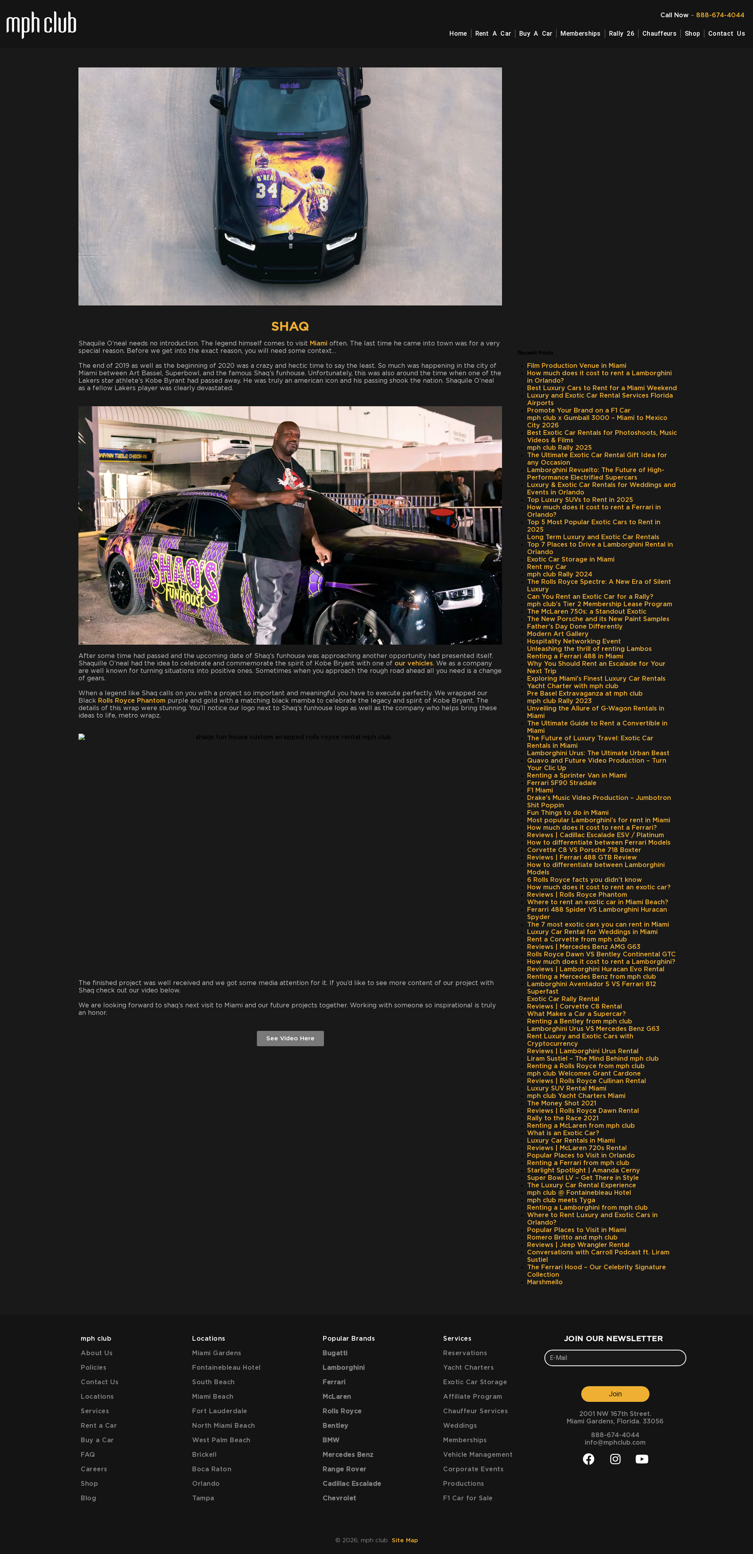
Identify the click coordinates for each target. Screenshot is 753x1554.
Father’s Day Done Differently (575, 626)
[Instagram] (615, 1459)
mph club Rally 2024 (559, 574)
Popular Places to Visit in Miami (576, 1230)
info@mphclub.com (615, 1442)
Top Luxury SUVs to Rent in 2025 (580, 500)
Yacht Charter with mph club (572, 686)
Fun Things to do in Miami (568, 813)
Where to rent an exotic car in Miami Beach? (597, 902)
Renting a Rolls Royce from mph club (586, 1066)
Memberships (580, 33)
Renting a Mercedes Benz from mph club (591, 977)
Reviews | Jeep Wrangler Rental (578, 1245)
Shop (692, 33)
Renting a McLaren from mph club (581, 1126)
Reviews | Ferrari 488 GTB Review (582, 857)
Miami (318, 343)
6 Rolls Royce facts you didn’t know (584, 880)
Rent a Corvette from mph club (577, 939)
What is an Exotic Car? (563, 1133)
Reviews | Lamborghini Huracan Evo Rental (595, 969)
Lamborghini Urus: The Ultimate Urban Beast (598, 753)
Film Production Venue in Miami (576, 366)
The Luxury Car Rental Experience (581, 1185)
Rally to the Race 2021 (562, 1118)
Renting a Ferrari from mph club (578, 1163)
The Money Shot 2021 (561, 1103)
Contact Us (726, 33)
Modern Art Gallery (558, 634)
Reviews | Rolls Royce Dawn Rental (583, 1111)
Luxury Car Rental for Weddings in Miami (592, 932)
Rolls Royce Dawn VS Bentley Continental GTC (601, 954)
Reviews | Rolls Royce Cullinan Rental (586, 1081)
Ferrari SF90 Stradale (562, 783)
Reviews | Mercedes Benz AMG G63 (583, 947)
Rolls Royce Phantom (132, 701)
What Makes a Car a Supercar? (576, 1014)
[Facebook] (588, 1459)
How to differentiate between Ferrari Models (599, 843)
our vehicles (414, 663)
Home (458, 33)
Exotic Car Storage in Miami (571, 559)
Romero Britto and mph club (572, 1237)
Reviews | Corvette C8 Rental (574, 1006)
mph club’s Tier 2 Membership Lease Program (599, 604)
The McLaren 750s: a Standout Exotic (586, 612)
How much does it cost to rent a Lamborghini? (601, 962)
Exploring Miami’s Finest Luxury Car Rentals (596, 679)
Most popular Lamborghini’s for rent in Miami (598, 820)
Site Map (405, 1540)
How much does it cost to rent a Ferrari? (592, 828)
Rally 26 (621, 33)
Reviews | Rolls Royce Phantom (577, 895)
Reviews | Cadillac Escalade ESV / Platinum (595, 835)
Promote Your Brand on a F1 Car (579, 410)
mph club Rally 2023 (559, 701)
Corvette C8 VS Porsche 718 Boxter (584, 850)
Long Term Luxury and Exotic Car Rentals (593, 537)
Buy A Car (535, 33)
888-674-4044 (720, 15)
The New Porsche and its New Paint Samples (598, 619)
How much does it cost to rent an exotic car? (599, 887)
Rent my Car (547, 567)
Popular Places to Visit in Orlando (581, 1155)
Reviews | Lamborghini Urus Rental (582, 1051)
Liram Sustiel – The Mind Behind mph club (593, 1059)
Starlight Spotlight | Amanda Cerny (583, 1170)
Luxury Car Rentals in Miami (571, 1141)
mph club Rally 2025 (559, 448)
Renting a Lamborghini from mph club (587, 1208)
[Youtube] (642, 1459)
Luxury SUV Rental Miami (566, 1088)
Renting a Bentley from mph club (579, 1021)
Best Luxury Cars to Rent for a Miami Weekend (602, 388)
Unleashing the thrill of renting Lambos (589, 649)
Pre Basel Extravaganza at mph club (585, 694)
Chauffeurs (659, 33)
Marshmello (545, 1282)
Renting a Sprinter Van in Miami (577, 775)
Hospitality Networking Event (574, 641)
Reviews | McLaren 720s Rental (577, 1148)
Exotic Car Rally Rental (563, 999)
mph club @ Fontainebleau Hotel (579, 1193)
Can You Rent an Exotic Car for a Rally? (590, 597)
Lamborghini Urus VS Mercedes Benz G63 (593, 1029)
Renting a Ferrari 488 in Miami (575, 656)
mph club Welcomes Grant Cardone (584, 1074)
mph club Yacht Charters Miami (576, 1096)
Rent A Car (493, 33)
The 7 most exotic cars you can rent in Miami (598, 924)
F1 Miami (540, 790)
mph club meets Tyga (561, 1200)
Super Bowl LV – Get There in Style (583, 1178)
